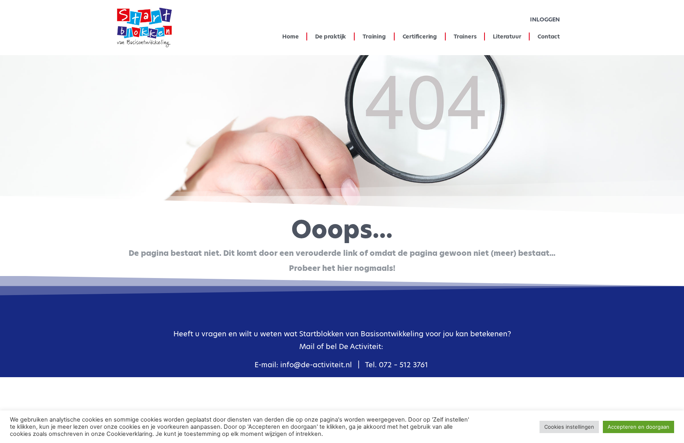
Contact (549, 36)
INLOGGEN (545, 19)
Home (290, 36)
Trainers (465, 36)
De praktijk (330, 36)
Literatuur (507, 36)
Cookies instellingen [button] (569, 427)
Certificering (420, 36)
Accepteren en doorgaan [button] (638, 427)
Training (374, 36)
